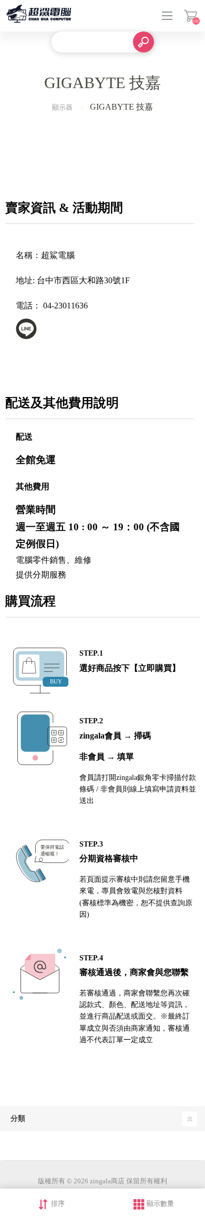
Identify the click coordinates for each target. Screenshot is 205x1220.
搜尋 (143, 41)
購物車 (190, 15)
